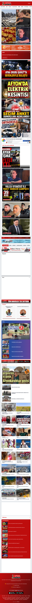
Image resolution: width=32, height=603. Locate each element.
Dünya (18, 473)
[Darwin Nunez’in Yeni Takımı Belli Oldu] (23, 432)
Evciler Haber (13, 598)
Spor (7, 6)
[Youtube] (16, 590)
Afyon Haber (3, 6)
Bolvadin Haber (18, 597)
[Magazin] (29, 253)
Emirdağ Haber (9, 598)
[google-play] (20, 593)
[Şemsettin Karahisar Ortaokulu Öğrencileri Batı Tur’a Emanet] (16, 128)
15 (18, 78)
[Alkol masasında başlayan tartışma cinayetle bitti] (11, 157)
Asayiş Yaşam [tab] (19, 245)
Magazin (4, 253)
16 (19, 78)
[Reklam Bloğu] (16, 47)
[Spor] (29, 277)
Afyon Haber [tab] (5, 245)
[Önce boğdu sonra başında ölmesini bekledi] (9, 456)
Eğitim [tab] (28, 245)
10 (12, 78)
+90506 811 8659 (16, 585)
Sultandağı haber (25, 599)
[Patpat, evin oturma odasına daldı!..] (5, 351)
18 (21, 78)
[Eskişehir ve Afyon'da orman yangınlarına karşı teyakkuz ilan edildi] (9, 468)
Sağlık (19, 6)
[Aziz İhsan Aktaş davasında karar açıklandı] (16, 210)
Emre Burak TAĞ (23, 316)
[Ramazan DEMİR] (9, 312)
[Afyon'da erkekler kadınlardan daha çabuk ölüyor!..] (23, 419)
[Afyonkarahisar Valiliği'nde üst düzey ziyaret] (9, 419)
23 (27, 78)
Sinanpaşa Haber (16, 599)
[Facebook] (10, 590)
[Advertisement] (16, 509)
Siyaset (10, 6)
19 (22, 78)
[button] (2, 70)
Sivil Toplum (26, 6)
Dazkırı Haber (27, 597)
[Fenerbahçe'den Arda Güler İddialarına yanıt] (23, 480)
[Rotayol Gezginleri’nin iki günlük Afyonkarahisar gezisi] (16, 375)
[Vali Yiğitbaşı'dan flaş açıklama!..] (5, 342)
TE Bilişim (18, 601)
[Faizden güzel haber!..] (9, 432)
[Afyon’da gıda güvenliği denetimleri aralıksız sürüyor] (23, 456)
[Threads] (17, 590)
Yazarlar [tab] (4, 304)
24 (28, 78)
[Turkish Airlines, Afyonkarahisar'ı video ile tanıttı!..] (16, 331)
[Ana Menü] (29, 3)
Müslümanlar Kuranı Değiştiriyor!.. (9, 307)
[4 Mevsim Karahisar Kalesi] (6, 387)
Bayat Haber (14, 597)
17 (20, 78)
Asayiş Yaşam (14, 6)
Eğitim (22, 6)
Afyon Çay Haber (4, 597)
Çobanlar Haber (23, 597)
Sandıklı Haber (11, 599)
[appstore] (12, 593)
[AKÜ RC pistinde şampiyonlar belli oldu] (9, 493)
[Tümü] (29, 52)
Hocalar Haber (17, 598)
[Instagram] (14, 590)
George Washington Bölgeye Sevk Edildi (23, 474)
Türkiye (3, 485)
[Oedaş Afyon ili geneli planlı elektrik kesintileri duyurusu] (16, 89)
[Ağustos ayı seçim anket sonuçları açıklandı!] (16, 108)
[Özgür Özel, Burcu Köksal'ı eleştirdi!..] (5, 356)
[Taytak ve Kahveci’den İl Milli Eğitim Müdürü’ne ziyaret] (9, 407)
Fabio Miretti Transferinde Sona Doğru (22, 449)
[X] (11, 590)
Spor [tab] (10, 245)
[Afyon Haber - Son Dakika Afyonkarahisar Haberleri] (7, 3)
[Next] (19, 590)
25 (29, 78)
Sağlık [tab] (24, 245)
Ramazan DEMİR (9, 316)
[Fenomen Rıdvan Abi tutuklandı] (16, 176)
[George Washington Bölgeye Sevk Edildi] (23, 468)
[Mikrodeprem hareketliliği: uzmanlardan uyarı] (9, 480)
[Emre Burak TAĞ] (23, 312)
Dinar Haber (4, 598)
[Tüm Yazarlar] (29, 304)
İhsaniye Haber (22, 598)
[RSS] (22, 590)
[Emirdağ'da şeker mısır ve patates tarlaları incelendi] (23, 407)
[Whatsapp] (20, 590)
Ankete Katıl (5, 57)
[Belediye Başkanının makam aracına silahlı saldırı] (23, 493)
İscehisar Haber (26, 598)
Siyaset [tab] (14, 245)
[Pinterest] (13, 590)
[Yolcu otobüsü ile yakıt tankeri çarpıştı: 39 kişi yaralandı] (16, 193)
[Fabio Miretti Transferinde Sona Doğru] (23, 443)
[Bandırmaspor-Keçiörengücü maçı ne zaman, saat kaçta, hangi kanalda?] (9, 443)
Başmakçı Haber (9, 597)
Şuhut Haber (20, 599)
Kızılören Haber (7, 599)
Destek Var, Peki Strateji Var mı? (23, 306)
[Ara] (28, 3)
